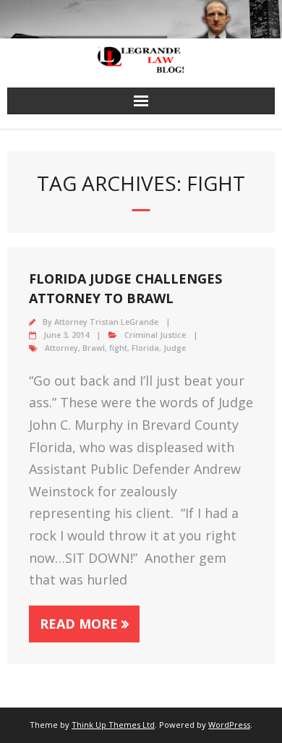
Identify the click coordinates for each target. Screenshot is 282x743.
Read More (79, 623)
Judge (174, 347)
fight (118, 347)
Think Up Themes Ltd (113, 724)
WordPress (229, 724)
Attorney (61, 347)
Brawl (93, 347)
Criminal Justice (155, 334)
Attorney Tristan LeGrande (106, 321)
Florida (145, 347)
